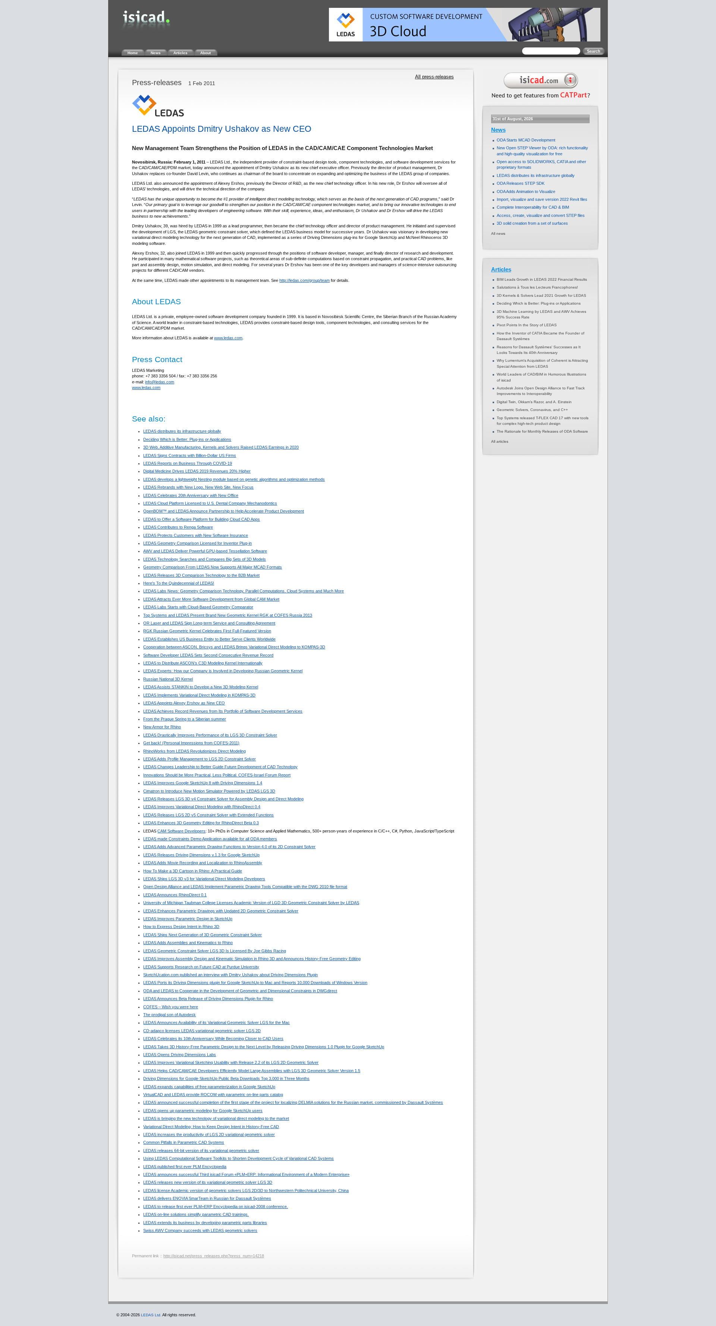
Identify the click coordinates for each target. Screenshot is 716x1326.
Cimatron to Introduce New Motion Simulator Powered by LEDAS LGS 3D (209, 791)
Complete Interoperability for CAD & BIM (533, 207)
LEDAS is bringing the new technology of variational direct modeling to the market (216, 1118)
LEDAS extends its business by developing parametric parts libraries (205, 1222)
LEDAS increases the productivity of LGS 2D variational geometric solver (209, 1134)
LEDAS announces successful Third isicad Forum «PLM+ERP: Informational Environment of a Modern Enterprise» (246, 1174)
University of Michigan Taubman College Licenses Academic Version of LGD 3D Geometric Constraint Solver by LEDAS (251, 902)
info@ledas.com (159, 382)
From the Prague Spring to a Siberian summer (184, 719)
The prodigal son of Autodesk (169, 1014)
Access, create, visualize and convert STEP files (541, 215)
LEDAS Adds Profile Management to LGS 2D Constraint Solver (199, 759)
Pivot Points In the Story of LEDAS (527, 325)
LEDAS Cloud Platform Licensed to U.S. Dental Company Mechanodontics (210, 503)
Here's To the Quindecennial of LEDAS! (178, 583)
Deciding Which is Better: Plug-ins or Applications (187, 439)
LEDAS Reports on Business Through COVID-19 (187, 463)
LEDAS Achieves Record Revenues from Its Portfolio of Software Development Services (222, 711)
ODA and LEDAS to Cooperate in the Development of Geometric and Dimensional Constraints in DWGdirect (240, 991)
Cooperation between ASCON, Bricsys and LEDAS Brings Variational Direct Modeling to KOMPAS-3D (234, 647)
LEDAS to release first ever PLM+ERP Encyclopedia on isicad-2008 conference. (215, 1206)
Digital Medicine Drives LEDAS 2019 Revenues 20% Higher (197, 471)
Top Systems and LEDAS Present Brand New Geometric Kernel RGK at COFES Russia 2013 (227, 615)
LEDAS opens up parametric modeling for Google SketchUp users (203, 1110)
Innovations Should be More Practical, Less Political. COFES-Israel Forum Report (217, 775)
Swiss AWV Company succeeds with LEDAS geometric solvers (200, 1230)
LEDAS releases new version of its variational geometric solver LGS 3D (207, 1182)
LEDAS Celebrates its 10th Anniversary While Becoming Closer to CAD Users (213, 1038)
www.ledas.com (228, 338)
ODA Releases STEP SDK (520, 183)
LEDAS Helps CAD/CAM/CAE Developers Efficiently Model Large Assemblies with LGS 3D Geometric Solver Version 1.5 (251, 1070)
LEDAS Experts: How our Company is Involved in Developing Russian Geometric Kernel (222, 671)
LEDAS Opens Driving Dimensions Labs (179, 1054)
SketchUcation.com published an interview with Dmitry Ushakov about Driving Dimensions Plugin (230, 974)
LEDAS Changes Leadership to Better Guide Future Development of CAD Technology (220, 767)
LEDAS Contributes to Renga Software (178, 527)
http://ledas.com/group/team (304, 280)
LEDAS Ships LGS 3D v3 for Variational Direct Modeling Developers (204, 879)
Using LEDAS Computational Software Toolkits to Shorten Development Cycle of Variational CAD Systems (238, 1158)
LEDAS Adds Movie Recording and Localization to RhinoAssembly (202, 862)
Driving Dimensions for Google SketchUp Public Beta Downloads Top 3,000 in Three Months (226, 1078)
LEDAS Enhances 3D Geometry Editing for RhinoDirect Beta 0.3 (201, 823)
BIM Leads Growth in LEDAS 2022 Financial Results (542, 279)
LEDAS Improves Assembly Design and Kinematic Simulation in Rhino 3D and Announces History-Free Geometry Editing (252, 958)
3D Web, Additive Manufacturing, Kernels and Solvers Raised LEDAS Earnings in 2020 (221, 447)
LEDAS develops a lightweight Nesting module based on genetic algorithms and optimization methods (234, 479)
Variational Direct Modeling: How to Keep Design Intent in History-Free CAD (211, 1126)
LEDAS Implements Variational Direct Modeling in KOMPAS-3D (199, 695)
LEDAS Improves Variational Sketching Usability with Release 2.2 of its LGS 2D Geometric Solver (230, 1062)
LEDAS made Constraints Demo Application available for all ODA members (210, 839)
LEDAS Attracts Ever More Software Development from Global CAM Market (211, 599)
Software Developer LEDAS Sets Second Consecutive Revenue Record (208, 655)
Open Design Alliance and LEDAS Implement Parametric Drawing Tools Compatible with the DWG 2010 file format (245, 886)
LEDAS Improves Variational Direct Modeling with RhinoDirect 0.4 (201, 806)
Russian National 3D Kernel (168, 679)
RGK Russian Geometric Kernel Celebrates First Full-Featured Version (207, 631)
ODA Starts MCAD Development (526, 140)
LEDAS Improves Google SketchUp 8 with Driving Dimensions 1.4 (202, 783)
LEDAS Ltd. (151, 1315)
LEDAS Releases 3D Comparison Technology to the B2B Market (201, 575)
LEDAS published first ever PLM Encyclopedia (184, 1166)
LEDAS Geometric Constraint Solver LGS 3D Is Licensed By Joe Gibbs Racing (214, 951)
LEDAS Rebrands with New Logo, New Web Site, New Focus (198, 487)
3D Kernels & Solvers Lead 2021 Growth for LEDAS (541, 295)
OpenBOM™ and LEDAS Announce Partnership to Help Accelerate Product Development (223, 511)
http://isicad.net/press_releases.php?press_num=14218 (213, 1256)
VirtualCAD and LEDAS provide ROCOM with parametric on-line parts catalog (213, 1094)
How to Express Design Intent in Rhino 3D (181, 926)
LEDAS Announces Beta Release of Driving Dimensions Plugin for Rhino (208, 998)
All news (498, 233)
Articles (501, 270)
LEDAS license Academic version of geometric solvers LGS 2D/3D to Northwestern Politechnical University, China (246, 1190)
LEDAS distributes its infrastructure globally (182, 431)
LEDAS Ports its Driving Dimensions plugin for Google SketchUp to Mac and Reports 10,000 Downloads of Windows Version (255, 982)
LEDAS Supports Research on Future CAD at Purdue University (201, 967)
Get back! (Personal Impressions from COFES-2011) (191, 743)
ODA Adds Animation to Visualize (526, 191)
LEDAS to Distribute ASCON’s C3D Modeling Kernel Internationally (203, 663)
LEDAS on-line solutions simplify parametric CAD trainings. (196, 1214)
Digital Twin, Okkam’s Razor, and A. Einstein (534, 402)
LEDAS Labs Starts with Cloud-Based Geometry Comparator (198, 607)
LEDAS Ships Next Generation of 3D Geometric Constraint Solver (202, 935)
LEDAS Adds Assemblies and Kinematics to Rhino (188, 942)
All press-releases (434, 77)
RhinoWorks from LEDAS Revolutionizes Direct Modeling (194, 751)
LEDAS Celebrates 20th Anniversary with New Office (190, 495)
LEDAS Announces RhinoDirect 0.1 (175, 895)
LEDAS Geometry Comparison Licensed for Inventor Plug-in (197, 543)
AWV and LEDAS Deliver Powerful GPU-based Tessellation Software (205, 551)
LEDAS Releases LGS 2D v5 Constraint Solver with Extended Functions (208, 815)
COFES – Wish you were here (170, 1007)
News (498, 130)
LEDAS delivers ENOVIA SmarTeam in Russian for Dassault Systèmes (207, 1198)
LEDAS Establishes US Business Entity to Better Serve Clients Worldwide (209, 639)
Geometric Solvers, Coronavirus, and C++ (532, 410)
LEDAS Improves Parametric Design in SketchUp (187, 918)
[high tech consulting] (539, 100)
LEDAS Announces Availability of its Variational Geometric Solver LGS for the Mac (216, 1022)
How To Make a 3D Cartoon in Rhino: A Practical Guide (192, 871)
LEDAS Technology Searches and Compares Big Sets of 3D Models (204, 559)
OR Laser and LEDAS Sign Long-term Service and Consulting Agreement (209, 623)
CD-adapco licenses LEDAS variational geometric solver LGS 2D (202, 1030)
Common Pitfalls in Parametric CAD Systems (183, 1142)
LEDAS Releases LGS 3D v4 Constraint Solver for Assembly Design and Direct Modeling (223, 799)
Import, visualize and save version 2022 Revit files (542, 199)
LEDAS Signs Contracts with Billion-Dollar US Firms (189, 455)
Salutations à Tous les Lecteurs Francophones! (537, 287)
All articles (499, 441)
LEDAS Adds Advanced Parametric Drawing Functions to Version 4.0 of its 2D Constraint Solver (229, 846)
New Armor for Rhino (162, 727)
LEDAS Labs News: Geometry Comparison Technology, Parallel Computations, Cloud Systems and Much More (243, 591)
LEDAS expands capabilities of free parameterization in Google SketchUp (209, 1086)
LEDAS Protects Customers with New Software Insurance (195, 535)
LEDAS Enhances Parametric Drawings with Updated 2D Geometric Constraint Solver (220, 911)
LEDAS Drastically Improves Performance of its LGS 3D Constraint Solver (210, 735)
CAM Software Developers (181, 831)
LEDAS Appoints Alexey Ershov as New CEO (184, 703)
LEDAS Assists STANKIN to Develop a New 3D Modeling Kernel (200, 687)
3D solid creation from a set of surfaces (532, 223)
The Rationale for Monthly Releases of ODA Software (542, 431)
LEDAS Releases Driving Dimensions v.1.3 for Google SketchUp (201, 855)
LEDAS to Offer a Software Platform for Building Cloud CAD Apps (201, 519)
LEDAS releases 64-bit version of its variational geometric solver (201, 1150)
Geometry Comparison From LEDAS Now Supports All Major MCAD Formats (212, 567)
